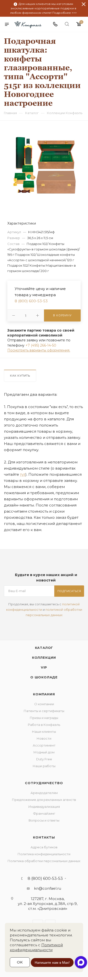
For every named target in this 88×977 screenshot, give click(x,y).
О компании (44, 704)
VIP (44, 667)
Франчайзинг (44, 813)
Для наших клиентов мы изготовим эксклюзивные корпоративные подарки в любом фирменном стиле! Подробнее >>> (43, 8)
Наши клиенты (44, 731)
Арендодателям (44, 793)
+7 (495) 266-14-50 (40, 345)
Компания (44, 694)
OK (20, 962)
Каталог (44, 648)
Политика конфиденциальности (44, 854)
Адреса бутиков (44, 847)
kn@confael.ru (47, 888)
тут (22, 474)
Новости (44, 738)
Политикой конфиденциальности (36, 947)
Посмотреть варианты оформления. (38, 350)
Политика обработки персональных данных (44, 861)
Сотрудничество (44, 783)
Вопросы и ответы (44, 820)
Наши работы (44, 766)
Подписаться (69, 591)
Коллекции (44, 657)
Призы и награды (44, 718)
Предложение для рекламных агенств (44, 800)
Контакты (44, 837)
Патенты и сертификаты (44, 711)
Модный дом (44, 752)
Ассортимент (44, 745)
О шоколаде (44, 677)
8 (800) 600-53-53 (31, 301)
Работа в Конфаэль (44, 725)
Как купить (20, 375)
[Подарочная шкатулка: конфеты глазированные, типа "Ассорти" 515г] (44, 165)
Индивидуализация (44, 807)
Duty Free (44, 759)
